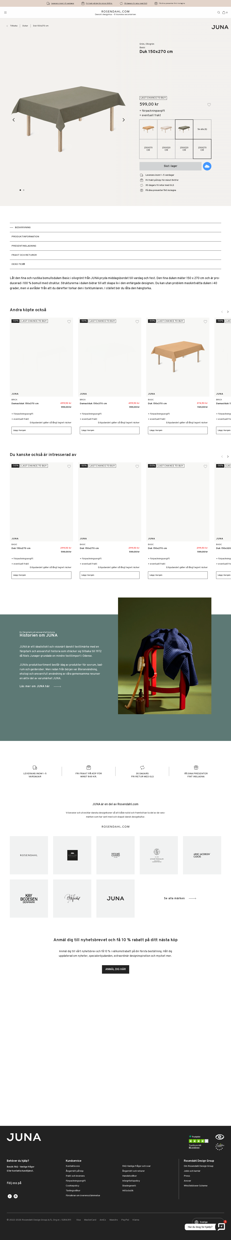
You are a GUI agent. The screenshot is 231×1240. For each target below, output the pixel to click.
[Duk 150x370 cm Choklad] (183, 402)
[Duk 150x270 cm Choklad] (46, 547)
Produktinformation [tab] (25, 236)
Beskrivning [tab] (23, 227)
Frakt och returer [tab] (24, 255)
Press (187, 1176)
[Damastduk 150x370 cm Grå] (135, 402)
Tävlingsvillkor (73, 1190)
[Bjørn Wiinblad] (72, 898)
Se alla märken (174, 898)
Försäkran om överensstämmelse (83, 1195)
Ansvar (187, 1181)
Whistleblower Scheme (195, 1186)
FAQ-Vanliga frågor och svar (136, 1166)
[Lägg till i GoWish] (207, 166)
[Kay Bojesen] (29, 898)
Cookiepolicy (72, 1186)
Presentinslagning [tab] (23, 246)
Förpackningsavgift (76, 1181)
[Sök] (219, 12)
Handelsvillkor (129, 1176)
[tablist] (115, 246)
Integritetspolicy (131, 1181)
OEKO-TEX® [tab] (18, 264)
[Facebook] (10, 1196)
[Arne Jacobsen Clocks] (202, 855)
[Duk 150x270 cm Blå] (53, 547)
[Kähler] (72, 855)
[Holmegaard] (115, 855)
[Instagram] (16, 1196)
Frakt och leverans (75, 1176)
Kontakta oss (73, 1166)
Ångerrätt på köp (75, 1171)
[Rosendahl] (29, 855)
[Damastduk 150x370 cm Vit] (59, 402)
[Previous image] (14, 119)
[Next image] (124, 119)
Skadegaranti (129, 1186)
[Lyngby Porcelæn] (159, 855)
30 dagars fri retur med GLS (135, 3)
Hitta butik (127, 1190)
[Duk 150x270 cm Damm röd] (61, 547)
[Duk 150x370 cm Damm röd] (198, 402)
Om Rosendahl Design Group (198, 1166)
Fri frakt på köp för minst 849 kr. (99, 3)
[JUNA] (115, 898)
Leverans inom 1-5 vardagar (62, 3)
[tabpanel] (115, 283)
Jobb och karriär (192, 1171)
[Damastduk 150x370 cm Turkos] (67, 402)
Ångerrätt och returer (133, 1171)
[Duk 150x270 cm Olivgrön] (129, 547)
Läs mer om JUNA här (35, 686)
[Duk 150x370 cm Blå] (190, 402)
